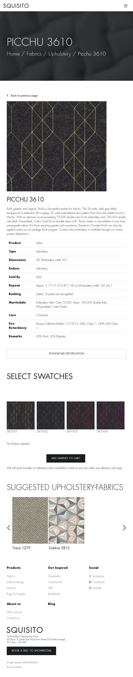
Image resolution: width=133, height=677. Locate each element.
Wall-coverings (15, 582)
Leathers (11, 588)
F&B (50, 588)
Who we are (14, 612)
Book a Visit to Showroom (31, 650)
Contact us (13, 618)
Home (13, 53)
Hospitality (54, 576)
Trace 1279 (21, 548)
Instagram (98, 576)
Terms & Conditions (14, 667)
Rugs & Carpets (16, 594)
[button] (8, 528)
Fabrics (34, 53)
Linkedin (97, 588)
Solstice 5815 (59, 548)
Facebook (98, 582)
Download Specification (66, 353)
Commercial (55, 582)
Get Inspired (58, 567)
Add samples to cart (65, 458)
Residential (54, 594)
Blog (51, 604)
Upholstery (59, 53)
